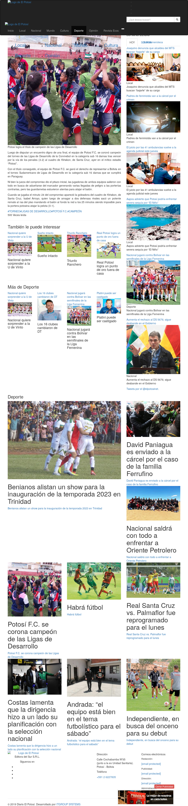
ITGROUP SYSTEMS (68, 804)
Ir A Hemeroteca (153, 42)
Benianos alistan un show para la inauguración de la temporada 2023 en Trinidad (55, 508)
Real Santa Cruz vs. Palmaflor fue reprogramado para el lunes (146, 636)
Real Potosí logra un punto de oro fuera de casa (108, 236)
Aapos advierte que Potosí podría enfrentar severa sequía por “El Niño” (151, 200)
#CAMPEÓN (74, 211)
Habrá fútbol (74, 614)
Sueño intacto (45, 233)
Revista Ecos (111, 30)
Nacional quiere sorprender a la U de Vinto (20, 236)
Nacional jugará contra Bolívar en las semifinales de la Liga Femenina (79, 298)
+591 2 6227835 (106, 777)
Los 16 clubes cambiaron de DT (47, 295)
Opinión (93, 30)
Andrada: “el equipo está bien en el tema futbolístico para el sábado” (90, 742)
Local (22, 30)
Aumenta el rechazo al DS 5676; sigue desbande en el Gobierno (148, 321)
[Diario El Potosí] (64, 2)
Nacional (36, 30)
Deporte (79, 30)
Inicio (11, 30)
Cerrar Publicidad (164, 786)
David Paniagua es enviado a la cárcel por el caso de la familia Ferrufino (152, 482)
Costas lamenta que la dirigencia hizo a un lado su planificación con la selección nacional (34, 747)
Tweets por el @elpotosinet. (142, 389)
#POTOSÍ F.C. (59, 211)
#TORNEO (14, 211)
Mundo (51, 30)
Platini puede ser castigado (106, 295)
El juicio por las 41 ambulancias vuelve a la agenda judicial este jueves (151, 149)
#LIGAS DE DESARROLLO (35, 211)
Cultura (64, 30)
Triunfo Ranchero (77, 233)
